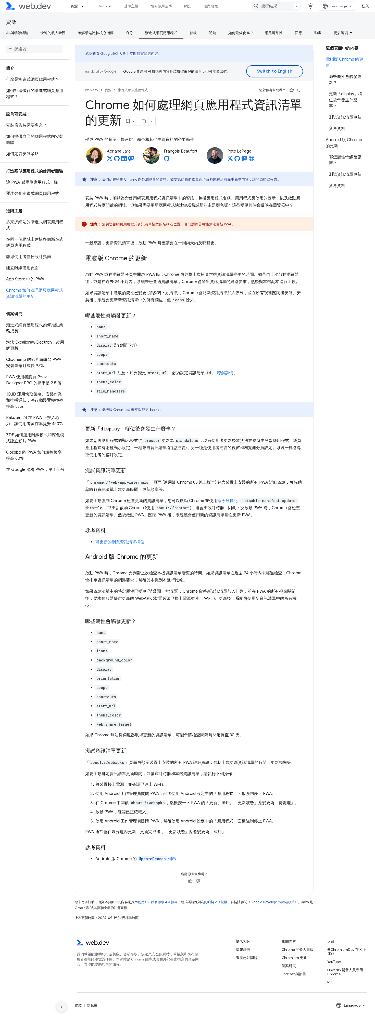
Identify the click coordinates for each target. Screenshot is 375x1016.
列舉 (157, 858)
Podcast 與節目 (294, 974)
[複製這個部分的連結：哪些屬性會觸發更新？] (140, 316)
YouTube (334, 961)
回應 (298, 33)
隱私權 (92, 1005)
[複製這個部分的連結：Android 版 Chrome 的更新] (162, 557)
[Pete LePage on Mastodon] (244, 160)
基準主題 (131, 6)
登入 (365, 6)
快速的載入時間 (53, 33)
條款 (78, 1005)
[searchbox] (34, 49)
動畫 (317, 33)
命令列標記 (227, 500)
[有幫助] (291, 90)
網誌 (187, 6)
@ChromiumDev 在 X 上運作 (346, 951)
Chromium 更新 (294, 957)
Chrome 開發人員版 (298, 949)
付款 (193, 33)
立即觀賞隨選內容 (144, 53)
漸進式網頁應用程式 (161, 33)
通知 (212, 33)
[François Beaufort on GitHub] (166, 160)
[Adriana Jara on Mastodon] (131, 160)
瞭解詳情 (225, 372)
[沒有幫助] (299, 90)
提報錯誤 (243, 949)
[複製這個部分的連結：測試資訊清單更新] (130, 471)
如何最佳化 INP (240, 33)
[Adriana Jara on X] (109, 160)
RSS (330, 982)
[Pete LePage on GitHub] (237, 160)
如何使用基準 (161, 6)
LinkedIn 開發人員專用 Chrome (345, 972)
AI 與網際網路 (17, 33)
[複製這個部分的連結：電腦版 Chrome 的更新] (151, 259)
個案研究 (211, 6)
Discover (105, 6)
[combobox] (276, 6)
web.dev (91, 90)
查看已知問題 (246, 957)
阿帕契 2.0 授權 (215, 902)
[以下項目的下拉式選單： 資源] (85, 6)
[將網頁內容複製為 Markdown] (143, 121)
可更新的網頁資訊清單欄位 (119, 542)
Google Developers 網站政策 (273, 902)
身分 (129, 33)
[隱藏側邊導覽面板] (61, 1007)
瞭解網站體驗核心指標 (96, 33)
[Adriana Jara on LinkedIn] (124, 160)
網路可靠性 (274, 33)
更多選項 (341, 33)
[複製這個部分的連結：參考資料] (110, 531)
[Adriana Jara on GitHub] (117, 160)
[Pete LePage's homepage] (251, 160)
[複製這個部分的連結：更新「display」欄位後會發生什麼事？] (180, 429)
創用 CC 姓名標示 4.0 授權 (158, 902)
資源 (74, 6)
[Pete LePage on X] (230, 160)
